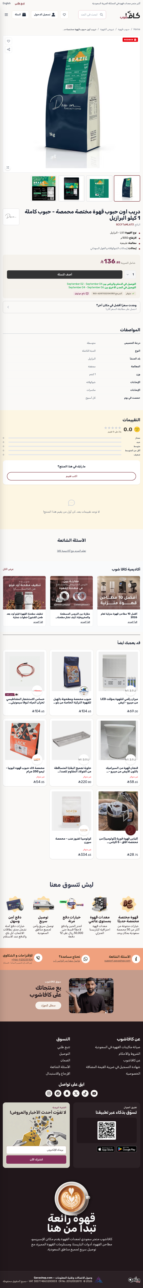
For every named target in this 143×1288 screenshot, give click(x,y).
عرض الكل (8, 569)
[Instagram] (48, 1093)
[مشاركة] (8, 49)
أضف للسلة (64, 274)
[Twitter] (76, 1093)
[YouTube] (94, 1093)
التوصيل (64, 1054)
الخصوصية (133, 1073)
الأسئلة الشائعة (60, 1067)
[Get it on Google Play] (127, 1149)
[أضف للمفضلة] (8, 41)
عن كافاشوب (131, 1060)
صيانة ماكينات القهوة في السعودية (117, 1047)
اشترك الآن (36, 1159)
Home (137, 29)
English (7, 3)
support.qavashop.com (117, 960)
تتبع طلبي (20, 3)
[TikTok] (85, 1093)
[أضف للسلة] (102, 711)
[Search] (101, 14)
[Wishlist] (64, 14)
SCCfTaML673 (125, 224)
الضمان (65, 1060)
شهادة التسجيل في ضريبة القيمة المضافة (113, 1067)
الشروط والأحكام (129, 1054)
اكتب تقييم (71, 476)
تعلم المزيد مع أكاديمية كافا (71, 550)
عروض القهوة (107, 29)
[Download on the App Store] (106, 1149)
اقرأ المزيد (132, 622)
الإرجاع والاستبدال (58, 1073)
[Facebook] (57, 1093)
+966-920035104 (22, 959)
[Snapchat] (66, 1093)
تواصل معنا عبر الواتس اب (66, 960)
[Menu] (6, 14)
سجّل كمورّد (48, 1005)
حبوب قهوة (124, 29)
